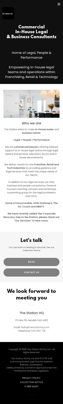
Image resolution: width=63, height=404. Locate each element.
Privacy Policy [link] (31, 378)
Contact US (31, 272)
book (31, 261)
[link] (8, 4)
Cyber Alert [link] (31, 386)
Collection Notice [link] (31, 382)
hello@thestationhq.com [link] (35, 327)
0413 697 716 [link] (38, 330)
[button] (59, 4)
